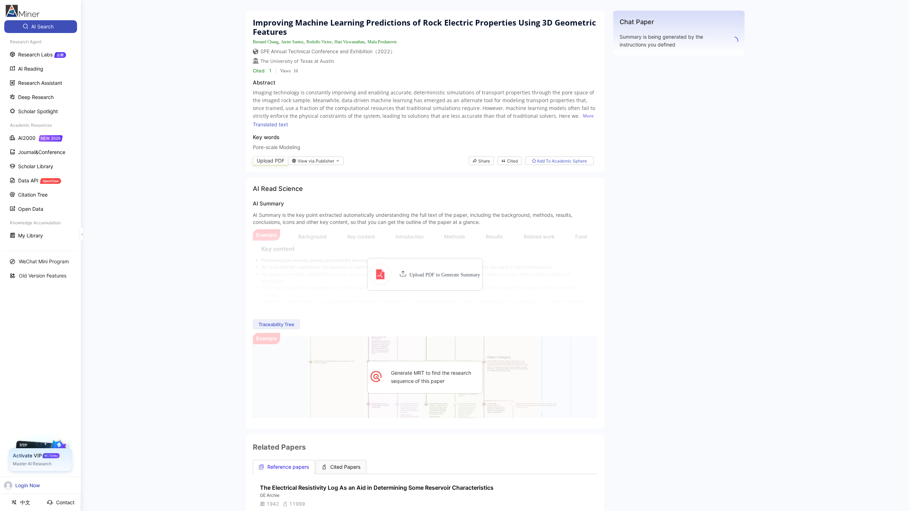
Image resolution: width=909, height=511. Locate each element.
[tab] (284, 467)
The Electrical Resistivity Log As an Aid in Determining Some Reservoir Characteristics (377, 487)
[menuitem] (40, 26)
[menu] (40, 131)
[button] (425, 274)
